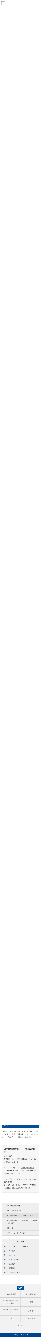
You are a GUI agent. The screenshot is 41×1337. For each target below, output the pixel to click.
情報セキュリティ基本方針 (16, 1233)
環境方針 (10, 1228)
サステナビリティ (15, 1272)
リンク (10, 1319)
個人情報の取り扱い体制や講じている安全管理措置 (22, 1222)
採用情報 (12, 1268)
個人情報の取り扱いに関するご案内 (20, 1215)
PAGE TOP (38, 1295)
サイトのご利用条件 (14, 1211)
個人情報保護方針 (13, 1206)
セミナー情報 (14, 1259)
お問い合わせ (31, 1319)
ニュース (12, 1255)
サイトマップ (20, 1325)
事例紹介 (12, 1251)
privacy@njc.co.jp (27, 1168)
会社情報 (12, 1264)
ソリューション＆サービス (18, 1246)
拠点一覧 (31, 1311)
